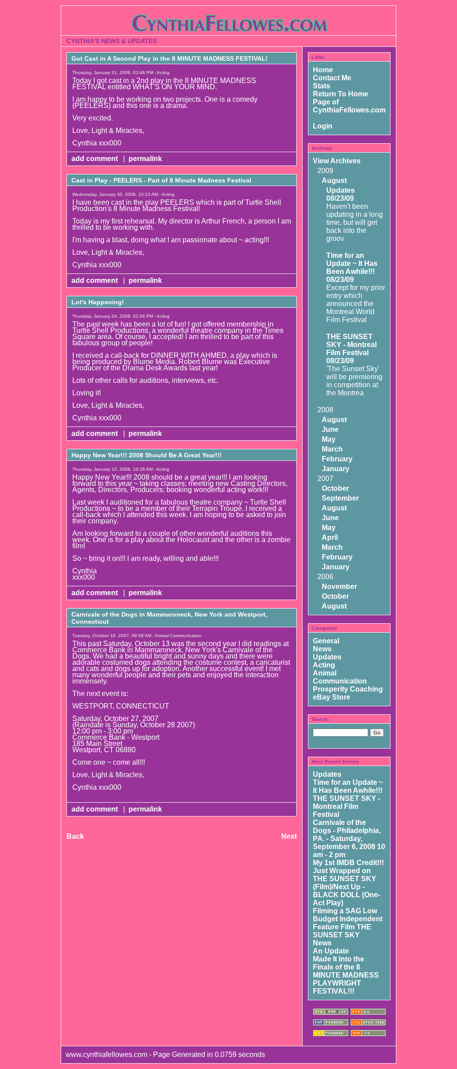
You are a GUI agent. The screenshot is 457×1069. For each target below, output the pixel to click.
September (340, 498)
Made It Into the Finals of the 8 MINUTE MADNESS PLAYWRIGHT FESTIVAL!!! (346, 975)
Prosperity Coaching (348, 689)
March (332, 449)
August (334, 180)
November (339, 586)
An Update (331, 951)
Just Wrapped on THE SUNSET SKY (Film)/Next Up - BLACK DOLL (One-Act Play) (346, 887)
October (335, 488)
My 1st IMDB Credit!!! (348, 862)
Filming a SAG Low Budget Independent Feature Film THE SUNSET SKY (347, 923)
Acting (324, 665)
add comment (95, 158)
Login (322, 126)
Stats (321, 86)
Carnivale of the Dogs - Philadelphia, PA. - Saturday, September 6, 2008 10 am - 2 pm (349, 838)
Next (289, 836)
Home (323, 70)
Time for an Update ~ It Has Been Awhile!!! (352, 263)
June (330, 429)
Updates (340, 190)
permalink (145, 158)
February (337, 459)
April (330, 537)
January (335, 468)
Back (75, 836)
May (329, 439)
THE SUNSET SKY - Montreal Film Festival (351, 344)
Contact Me (332, 78)
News (322, 649)
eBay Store (331, 697)
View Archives (337, 161)
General (326, 641)
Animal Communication (340, 677)
